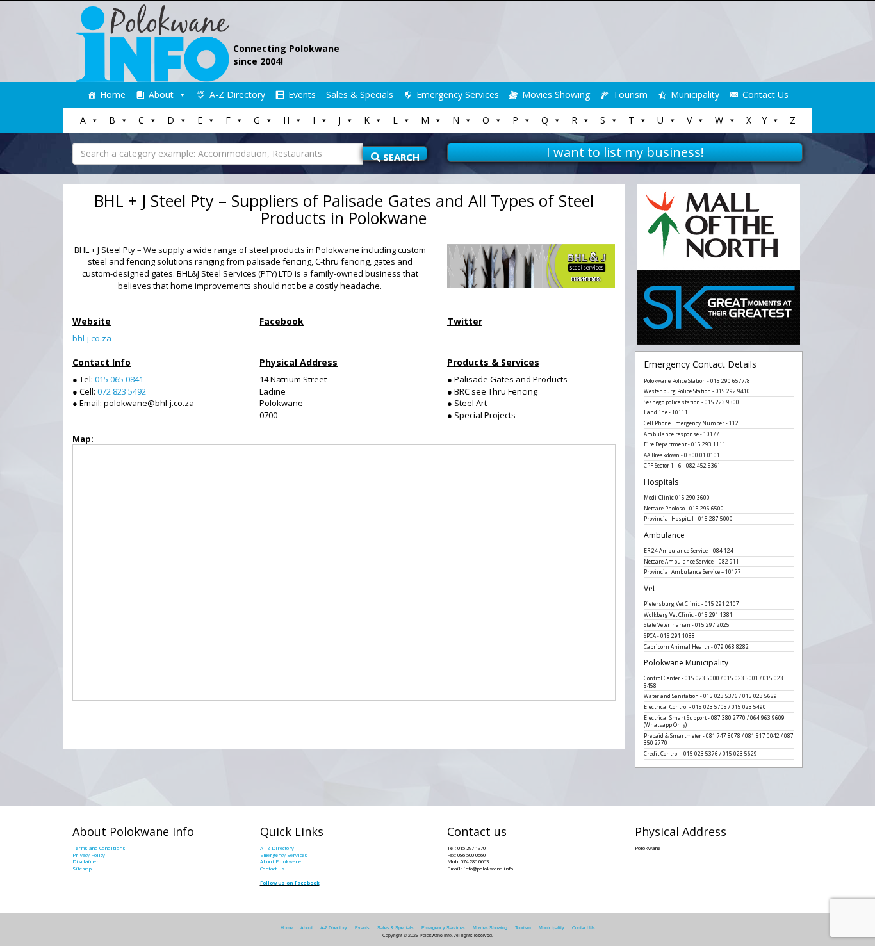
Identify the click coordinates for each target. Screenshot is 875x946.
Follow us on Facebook (290, 882)
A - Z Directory (277, 848)
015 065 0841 (119, 379)
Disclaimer (85, 861)
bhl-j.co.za (91, 338)
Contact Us (765, 94)
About (161, 94)
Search (400, 156)
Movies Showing (556, 94)
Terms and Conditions (99, 848)
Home (113, 94)
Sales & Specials (359, 94)
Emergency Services (457, 94)
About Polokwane (280, 861)
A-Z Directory (237, 94)
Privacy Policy (88, 855)
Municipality (695, 94)
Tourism (630, 94)
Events (302, 94)
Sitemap (82, 868)
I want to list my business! (625, 152)
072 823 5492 (121, 391)
